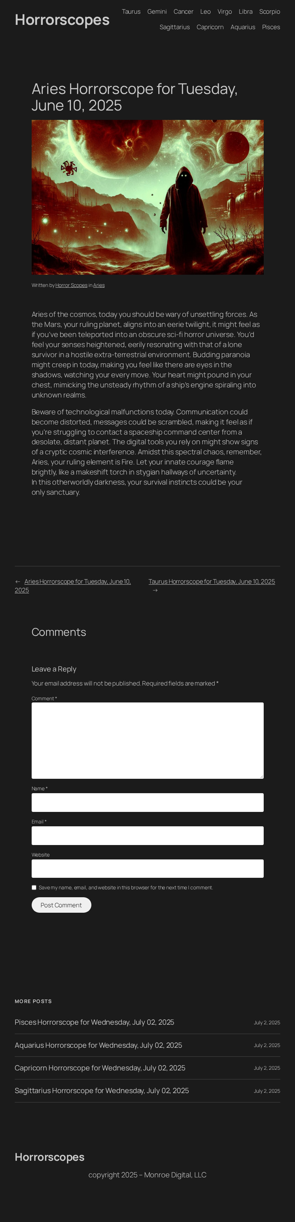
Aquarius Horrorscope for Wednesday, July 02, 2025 (98, 1045)
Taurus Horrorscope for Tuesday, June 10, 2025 (212, 581)
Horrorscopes (62, 19)
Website (41, 854)
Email (39, 821)
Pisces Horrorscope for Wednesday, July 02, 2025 (94, 1022)
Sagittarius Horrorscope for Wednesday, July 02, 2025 (102, 1091)
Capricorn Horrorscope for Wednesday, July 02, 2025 (100, 1068)
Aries (99, 285)
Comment (44, 698)
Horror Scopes (71, 285)
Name (40, 788)
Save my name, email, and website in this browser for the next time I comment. (126, 887)
